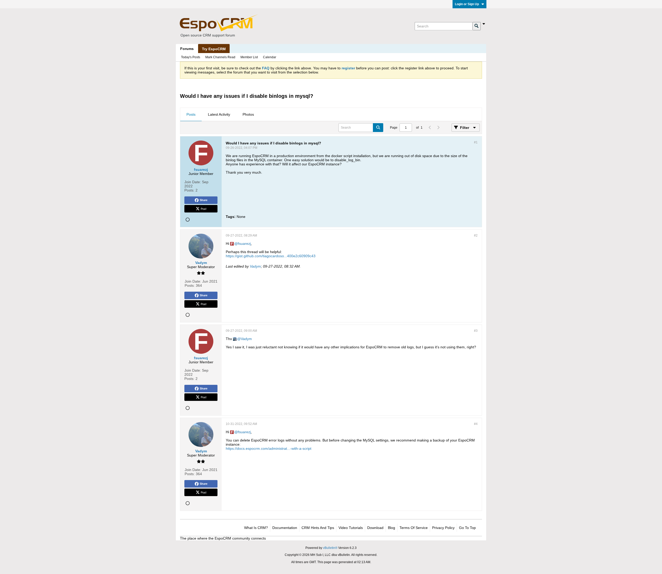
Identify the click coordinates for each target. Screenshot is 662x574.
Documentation (284, 528)
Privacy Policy (443, 528)
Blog (391, 528)
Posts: (189, 190)
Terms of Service (414, 528)
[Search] (476, 26)
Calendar (269, 57)
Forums (187, 49)
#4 (476, 424)
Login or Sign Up (467, 4)
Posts (190, 114)
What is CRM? (256, 528)
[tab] (191, 114)
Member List (249, 57)
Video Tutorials (350, 528)
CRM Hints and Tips (318, 528)
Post (203, 209)
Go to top (467, 528)
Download (375, 528)
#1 (476, 142)
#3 (476, 331)
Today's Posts (190, 57)
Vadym (255, 266)
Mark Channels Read (220, 57)
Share (203, 200)
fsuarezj (244, 243)
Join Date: (192, 182)
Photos (248, 114)
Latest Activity (219, 114)
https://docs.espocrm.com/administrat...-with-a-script (268, 448)
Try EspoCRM (214, 49)
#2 (476, 235)
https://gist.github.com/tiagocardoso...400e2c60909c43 (270, 256)
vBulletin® (330, 548)
